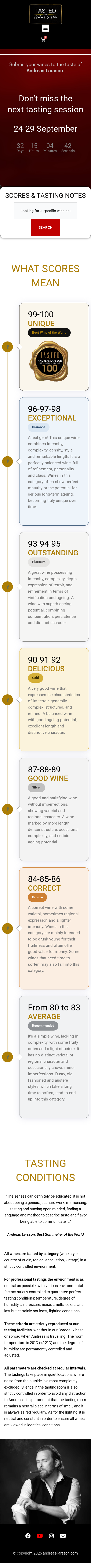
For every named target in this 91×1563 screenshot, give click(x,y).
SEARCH (45, 227)
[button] (45, 28)
